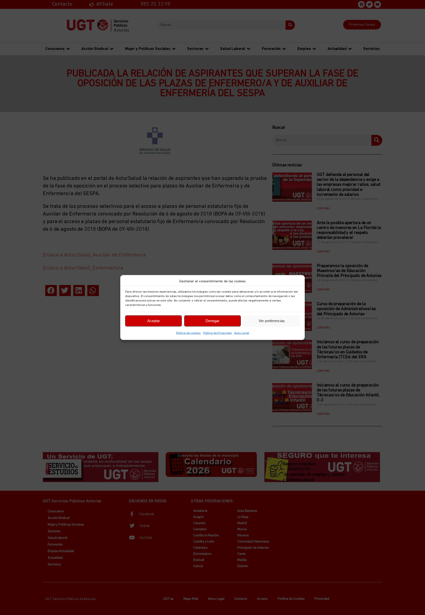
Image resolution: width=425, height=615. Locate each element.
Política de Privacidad (217, 332)
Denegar (212, 321)
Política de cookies (188, 332)
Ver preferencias (271, 321)
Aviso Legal (241, 332)
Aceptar (153, 321)
